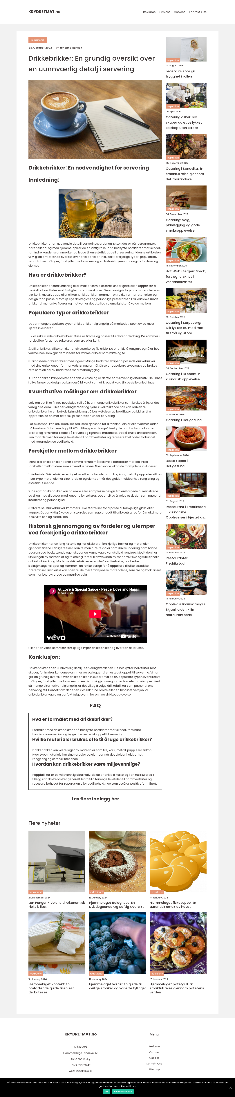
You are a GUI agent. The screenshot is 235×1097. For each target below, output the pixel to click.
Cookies (179, 12)
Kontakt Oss (198, 12)
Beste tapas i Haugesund (177, 463)
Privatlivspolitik (123, 1091)
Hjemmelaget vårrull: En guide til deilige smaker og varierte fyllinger (117, 986)
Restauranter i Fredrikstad (177, 561)
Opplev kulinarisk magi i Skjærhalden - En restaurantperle (185, 609)
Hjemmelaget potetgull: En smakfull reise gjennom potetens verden (177, 988)
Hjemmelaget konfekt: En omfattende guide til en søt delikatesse (51, 988)
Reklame (149, 12)
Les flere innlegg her (95, 799)
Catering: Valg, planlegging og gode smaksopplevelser (183, 225)
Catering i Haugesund (184, 420)
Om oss (164, 12)
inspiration (173, 60)
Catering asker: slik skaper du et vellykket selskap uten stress (184, 122)
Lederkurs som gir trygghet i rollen (180, 74)
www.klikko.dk (84, 1071)
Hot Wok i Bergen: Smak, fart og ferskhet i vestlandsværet (186, 276)
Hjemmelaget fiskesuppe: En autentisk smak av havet (173, 905)
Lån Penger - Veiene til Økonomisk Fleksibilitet (56, 905)
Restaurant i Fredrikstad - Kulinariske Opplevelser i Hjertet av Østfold (186, 512)
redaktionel (37, 40)
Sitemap (154, 1069)
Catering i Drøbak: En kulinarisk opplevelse (183, 376)
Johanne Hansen (70, 47)
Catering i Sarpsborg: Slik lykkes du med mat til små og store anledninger (185, 328)
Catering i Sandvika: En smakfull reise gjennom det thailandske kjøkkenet (185, 174)
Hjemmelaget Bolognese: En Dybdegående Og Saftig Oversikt (116, 905)
